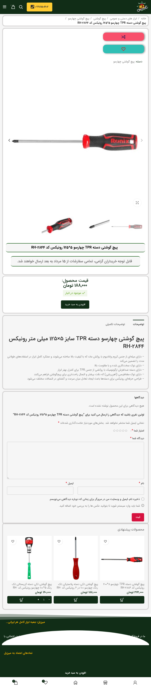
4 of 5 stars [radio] (117, 430)
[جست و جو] (21, 7)
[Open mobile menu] (4, 7)
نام (141, 483)
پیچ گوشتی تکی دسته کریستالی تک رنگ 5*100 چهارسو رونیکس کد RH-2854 (32, 587)
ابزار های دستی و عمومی (123, 18)
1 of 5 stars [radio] (126, 430)
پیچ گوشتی (99, 18)
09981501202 (41, 7)
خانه (143, 18)
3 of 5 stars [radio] (120, 430)
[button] (122, 600)
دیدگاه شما (137, 438)
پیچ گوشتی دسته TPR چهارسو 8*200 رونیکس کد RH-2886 (123, 586)
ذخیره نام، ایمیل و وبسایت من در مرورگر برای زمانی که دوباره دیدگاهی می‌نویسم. (94, 499)
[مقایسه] (123, 37)
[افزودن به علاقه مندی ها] (123, 49)
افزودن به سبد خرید (75, 305)
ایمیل (70, 483)
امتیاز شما (138, 430)
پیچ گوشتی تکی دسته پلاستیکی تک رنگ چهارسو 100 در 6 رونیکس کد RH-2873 (77, 587)
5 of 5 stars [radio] (114, 430)
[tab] (138, 324)
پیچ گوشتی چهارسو (78, 18)
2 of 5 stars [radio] (123, 430)
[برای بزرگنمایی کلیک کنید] (137, 203)
